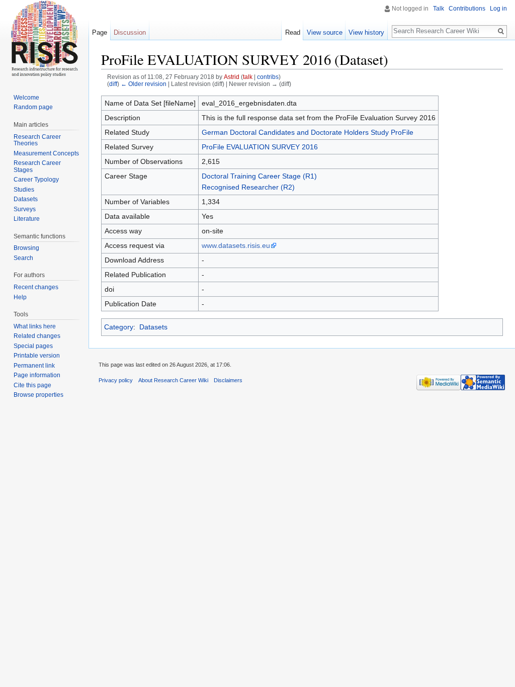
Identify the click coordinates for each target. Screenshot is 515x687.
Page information (37, 375)
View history (366, 32)
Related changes (37, 335)
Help (20, 297)
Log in (498, 8)
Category (118, 327)
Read (292, 32)
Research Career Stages (37, 166)
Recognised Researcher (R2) (248, 187)
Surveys (25, 209)
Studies (24, 189)
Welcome (26, 97)
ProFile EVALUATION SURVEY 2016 (260, 147)
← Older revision (143, 83)
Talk (438, 8)
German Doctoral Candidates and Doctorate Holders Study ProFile (307, 132)
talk (247, 76)
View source (324, 32)
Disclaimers (228, 380)
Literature (27, 218)
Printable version (37, 355)
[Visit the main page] (44, 40)
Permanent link (34, 365)
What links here (35, 326)
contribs (268, 76)
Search (23, 258)
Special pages (33, 346)
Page (99, 32)
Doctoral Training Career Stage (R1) (259, 176)
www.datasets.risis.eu (236, 245)
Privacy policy (116, 380)
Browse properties (38, 394)
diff (113, 83)
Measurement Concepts (46, 153)
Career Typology (36, 179)
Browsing (26, 247)
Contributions (467, 8)
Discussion (130, 32)
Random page (33, 107)
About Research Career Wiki (173, 380)
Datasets (153, 327)
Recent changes (36, 287)
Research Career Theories (37, 140)
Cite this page (32, 385)
